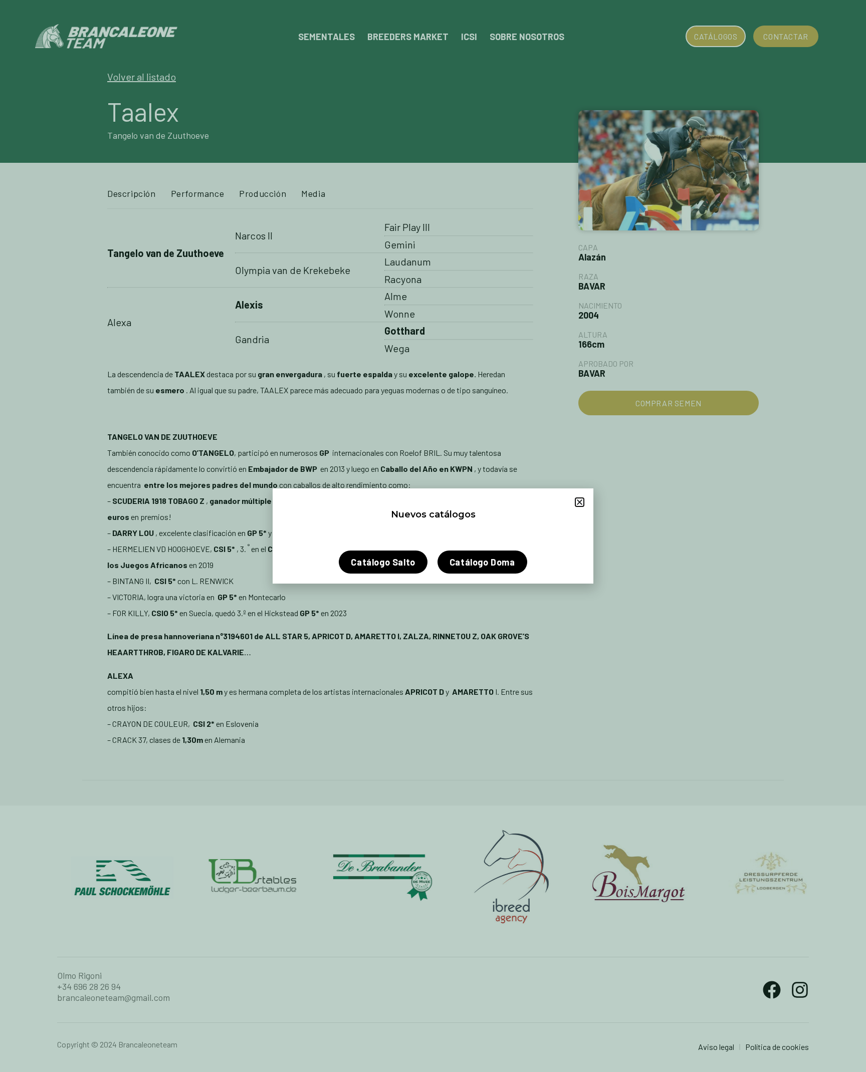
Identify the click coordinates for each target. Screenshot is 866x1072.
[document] (433, 536)
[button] (579, 502)
